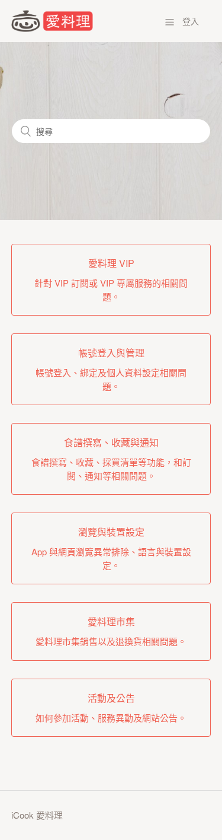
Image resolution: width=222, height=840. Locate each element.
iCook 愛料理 (37, 815)
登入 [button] (190, 21)
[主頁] (52, 28)
